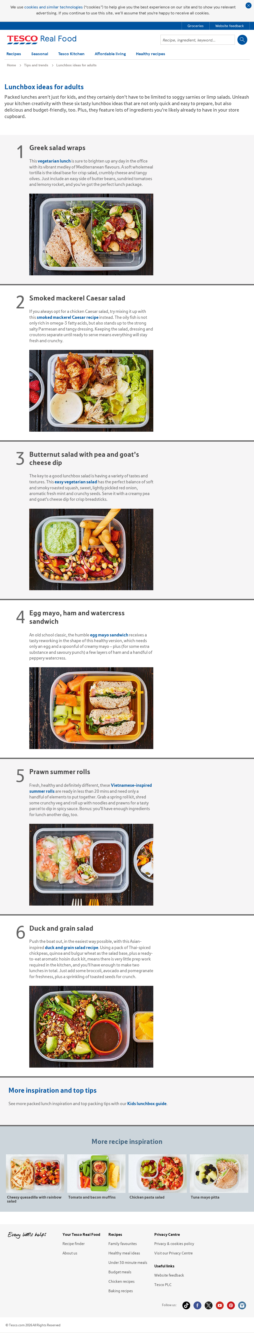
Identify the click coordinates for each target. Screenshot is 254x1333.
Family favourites (122, 1243)
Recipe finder (74, 1243)
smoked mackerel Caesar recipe (67, 317)
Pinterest (231, 1305)
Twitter (209, 1305)
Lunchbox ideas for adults (76, 65)
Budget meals (119, 1272)
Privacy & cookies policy (174, 1243)
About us (70, 1253)
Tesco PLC (163, 1284)
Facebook (197, 1305)
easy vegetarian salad (76, 481)
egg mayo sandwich (109, 634)
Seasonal (39, 54)
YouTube (220, 1305)
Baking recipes (120, 1291)
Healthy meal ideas (124, 1253)
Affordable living (110, 54)
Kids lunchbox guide (146, 1103)
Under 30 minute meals (127, 1262)
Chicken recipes (121, 1281)
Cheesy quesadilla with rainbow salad (34, 1199)
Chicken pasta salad (146, 1197)
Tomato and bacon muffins (92, 1197)
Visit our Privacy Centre (173, 1253)
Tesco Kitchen (71, 54)
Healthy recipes (150, 54)
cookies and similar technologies (53, 7)
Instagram (242, 1305)
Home (11, 65)
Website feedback (169, 1275)
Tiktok (186, 1305)
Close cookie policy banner (249, 5)
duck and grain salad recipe (71, 947)
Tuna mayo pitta (205, 1197)
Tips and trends (36, 65)
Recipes (13, 54)
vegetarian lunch (54, 161)
